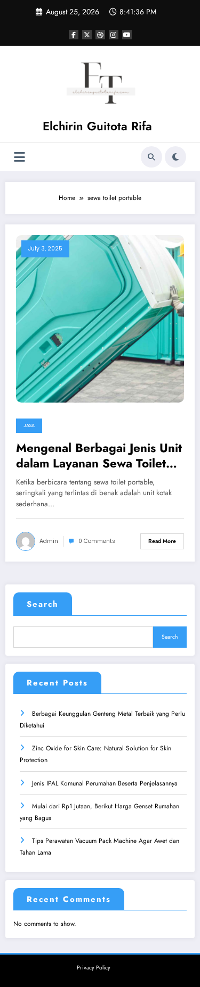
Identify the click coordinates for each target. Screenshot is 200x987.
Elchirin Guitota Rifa (97, 126)
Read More (162, 541)
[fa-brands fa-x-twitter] (87, 34)
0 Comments (96, 541)
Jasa (29, 425)
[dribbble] (100, 34)
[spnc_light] (175, 157)
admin (48, 541)
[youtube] (127, 34)
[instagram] (113, 34)
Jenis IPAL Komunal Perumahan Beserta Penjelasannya (105, 783)
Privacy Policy (93, 968)
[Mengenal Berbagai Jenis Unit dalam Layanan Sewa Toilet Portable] (100, 318)
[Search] (151, 157)
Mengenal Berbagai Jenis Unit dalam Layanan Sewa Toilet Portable (99, 456)
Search (43, 604)
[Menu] (19, 157)
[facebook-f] (73, 34)
